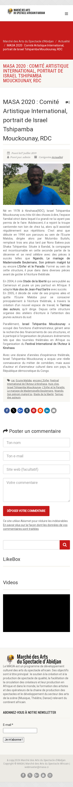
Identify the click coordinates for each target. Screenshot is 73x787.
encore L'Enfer (41, 380)
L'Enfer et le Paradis (53, 387)
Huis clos (53, 384)
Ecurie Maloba (24, 380)
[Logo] (24, 11)
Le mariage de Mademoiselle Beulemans (30, 390)
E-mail (8, 724)
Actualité (57, 157)
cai (13, 380)
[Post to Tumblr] (27, 410)
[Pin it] (33, 410)
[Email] (54, 410)
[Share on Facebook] (7, 410)
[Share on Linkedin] (47, 410)
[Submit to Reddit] (40, 410)
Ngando (59, 390)
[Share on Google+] (20, 410)
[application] (36, 613)
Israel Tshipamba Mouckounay (24, 387)
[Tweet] (13, 410)
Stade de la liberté (43, 394)
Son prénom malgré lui (19, 394)
